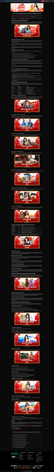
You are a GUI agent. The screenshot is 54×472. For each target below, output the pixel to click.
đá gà (17, 152)
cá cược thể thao (19, 115)
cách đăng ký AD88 (15, 16)
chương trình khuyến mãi (28, 16)
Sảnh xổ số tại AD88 (14, 134)
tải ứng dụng (23, 16)
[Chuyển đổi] (12, 430)
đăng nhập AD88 (19, 16)
